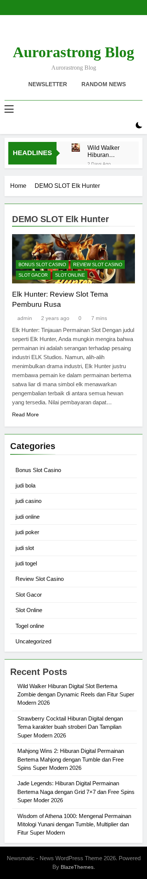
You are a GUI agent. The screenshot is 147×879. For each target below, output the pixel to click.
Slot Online (70, 275)
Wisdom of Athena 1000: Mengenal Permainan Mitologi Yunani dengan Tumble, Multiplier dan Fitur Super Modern (74, 824)
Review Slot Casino (97, 264)
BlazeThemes (77, 867)
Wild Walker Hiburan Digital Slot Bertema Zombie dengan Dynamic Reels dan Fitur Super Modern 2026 (105, 151)
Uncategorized (33, 641)
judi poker (27, 532)
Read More (25, 414)
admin (24, 318)
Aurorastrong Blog (73, 52)
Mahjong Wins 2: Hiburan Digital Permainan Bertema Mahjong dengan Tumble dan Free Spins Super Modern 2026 (70, 759)
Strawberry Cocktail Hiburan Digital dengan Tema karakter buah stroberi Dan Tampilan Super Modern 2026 (70, 727)
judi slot (24, 548)
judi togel (26, 563)
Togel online (29, 626)
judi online (27, 516)
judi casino (28, 501)
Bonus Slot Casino (42, 264)
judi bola (25, 485)
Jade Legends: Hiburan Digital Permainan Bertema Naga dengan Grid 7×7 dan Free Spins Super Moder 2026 (76, 791)
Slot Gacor (33, 275)
